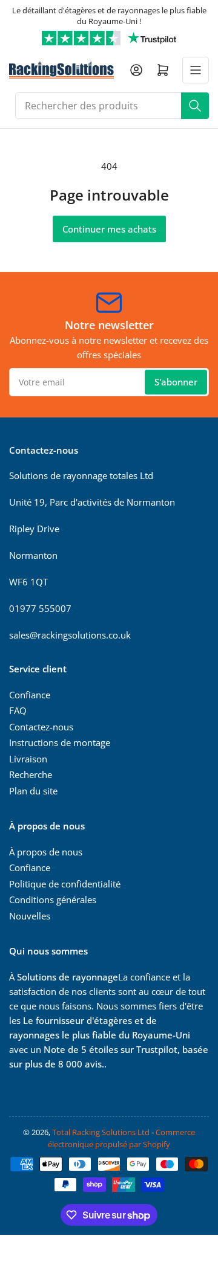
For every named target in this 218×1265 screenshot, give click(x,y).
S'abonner (175, 382)
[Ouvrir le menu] (195, 70)
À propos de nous (45, 852)
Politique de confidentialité (65, 884)
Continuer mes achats (109, 229)
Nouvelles (29, 916)
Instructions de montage (59, 742)
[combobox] (112, 105)
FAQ (18, 710)
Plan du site (33, 791)
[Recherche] (195, 105)
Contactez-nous (41, 727)
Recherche (30, 774)
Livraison (28, 759)
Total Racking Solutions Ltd (101, 1132)
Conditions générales (52, 899)
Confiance (29, 695)
